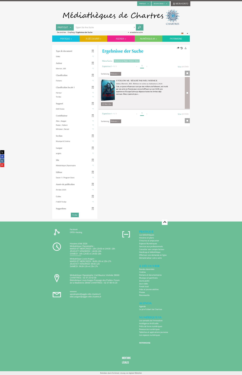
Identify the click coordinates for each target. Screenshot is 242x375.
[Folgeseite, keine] (147, 66)
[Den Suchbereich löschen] (134, 27)
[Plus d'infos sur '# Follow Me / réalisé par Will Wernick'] (108, 90)
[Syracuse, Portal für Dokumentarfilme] (121, 17)
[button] (75, 56)
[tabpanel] (121, 132)
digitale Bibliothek (135, 373)
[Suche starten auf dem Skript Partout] (139, 27)
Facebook (74, 229)
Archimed (115, 373)
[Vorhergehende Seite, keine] (137, 66)
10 (179, 67)
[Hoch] (165, 222)
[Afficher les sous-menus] (148, 3)
